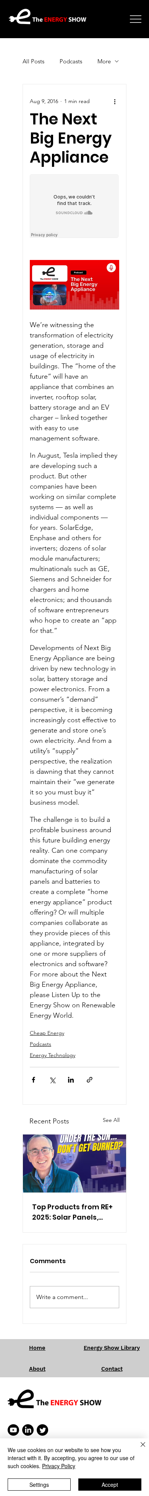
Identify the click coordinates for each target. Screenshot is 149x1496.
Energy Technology (52, 1055)
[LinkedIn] (28, 1430)
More (104, 61)
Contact (112, 1368)
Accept (110, 1484)
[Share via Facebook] (33, 1079)
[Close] (138, 1449)
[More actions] (114, 101)
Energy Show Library (112, 1347)
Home (37, 1347)
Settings (39, 1484)
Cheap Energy (47, 1033)
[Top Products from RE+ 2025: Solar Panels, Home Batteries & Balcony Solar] (74, 1164)
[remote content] (74, 206)
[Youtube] (13, 1430)
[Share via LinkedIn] (70, 1079)
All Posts (33, 61)
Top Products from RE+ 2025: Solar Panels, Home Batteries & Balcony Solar (72, 1212)
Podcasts (71, 61)
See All (111, 1120)
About (37, 1368)
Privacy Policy (58, 1466)
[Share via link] (89, 1079)
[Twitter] (42, 1430)
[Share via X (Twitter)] (52, 1079)
